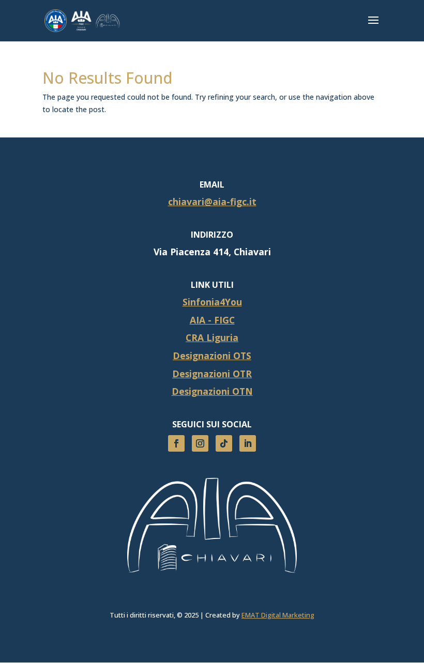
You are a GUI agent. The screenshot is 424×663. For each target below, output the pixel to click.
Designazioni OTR (212, 373)
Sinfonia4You (212, 302)
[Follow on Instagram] (200, 443)
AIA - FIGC (212, 320)
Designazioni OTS (212, 355)
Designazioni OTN (212, 391)
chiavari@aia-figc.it (212, 201)
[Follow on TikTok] (224, 443)
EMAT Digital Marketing (277, 615)
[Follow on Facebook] (176, 443)
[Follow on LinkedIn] (247, 443)
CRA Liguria (212, 337)
